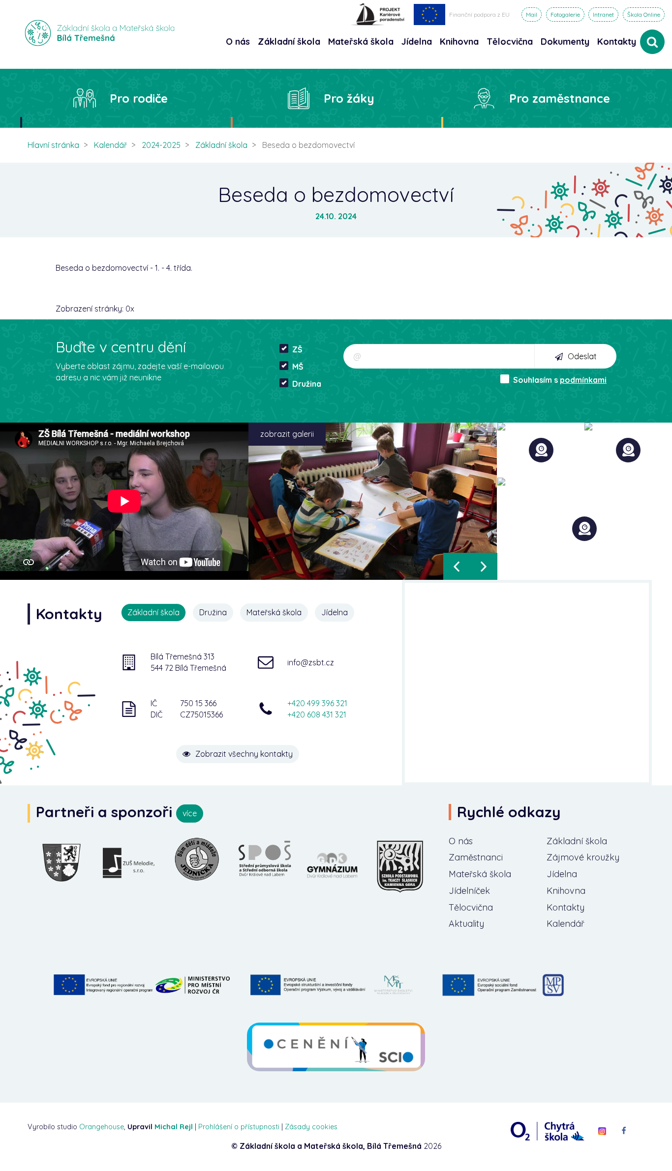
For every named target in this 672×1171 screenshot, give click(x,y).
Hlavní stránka (53, 145)
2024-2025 (161, 145)
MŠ (298, 366)
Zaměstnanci (476, 857)
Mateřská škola (480, 874)
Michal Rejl (173, 1126)
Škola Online (643, 14)
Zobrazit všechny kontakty (244, 754)
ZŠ (297, 349)
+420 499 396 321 (317, 703)
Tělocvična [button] (510, 41)
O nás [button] (238, 41)
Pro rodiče (139, 98)
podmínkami (583, 380)
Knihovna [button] (459, 41)
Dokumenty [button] (565, 41)
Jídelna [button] (416, 41)
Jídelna (562, 874)
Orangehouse (101, 1126)
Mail (531, 14)
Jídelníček (469, 890)
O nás (461, 841)
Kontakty (616, 41)
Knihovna (566, 890)
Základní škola (221, 145)
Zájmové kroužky (583, 857)
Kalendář (110, 145)
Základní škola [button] (289, 41)
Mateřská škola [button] (361, 41)
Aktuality (466, 923)
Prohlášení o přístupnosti (238, 1126)
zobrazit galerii (287, 434)
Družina (306, 384)
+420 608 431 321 (316, 714)
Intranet (603, 14)
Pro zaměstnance (559, 98)
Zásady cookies (311, 1126)
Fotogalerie (565, 14)
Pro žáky (349, 98)
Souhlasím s (560, 380)
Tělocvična (471, 907)
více (190, 813)
